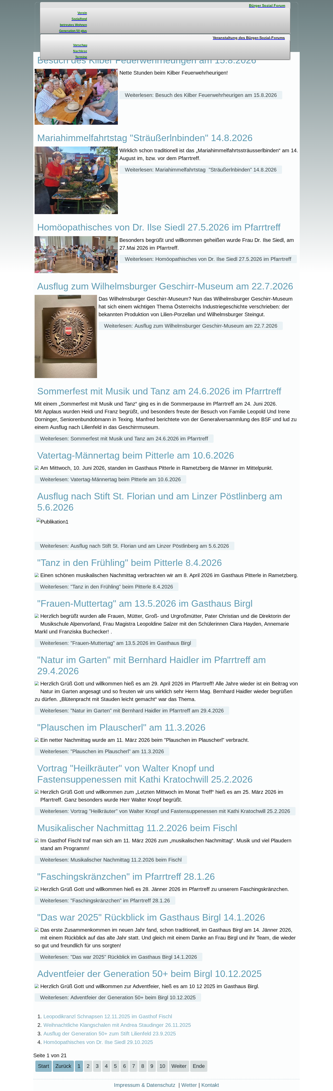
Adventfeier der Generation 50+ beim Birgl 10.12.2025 (149, 973)
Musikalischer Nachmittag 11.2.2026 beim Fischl (137, 828)
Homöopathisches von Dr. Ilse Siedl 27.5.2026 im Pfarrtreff (158, 227)
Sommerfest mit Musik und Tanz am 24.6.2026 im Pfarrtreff (159, 391)
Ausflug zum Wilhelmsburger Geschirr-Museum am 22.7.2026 (165, 286)
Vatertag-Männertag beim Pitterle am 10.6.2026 (135, 455)
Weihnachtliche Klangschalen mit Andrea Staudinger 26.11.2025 (117, 1025)
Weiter (179, 1066)
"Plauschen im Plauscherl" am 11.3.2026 (121, 727)
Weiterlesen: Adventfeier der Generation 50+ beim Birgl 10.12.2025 (118, 997)
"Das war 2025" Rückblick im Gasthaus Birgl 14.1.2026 (151, 917)
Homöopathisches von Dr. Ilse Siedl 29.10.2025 (98, 1042)
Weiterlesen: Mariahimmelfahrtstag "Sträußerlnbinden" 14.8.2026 (201, 170)
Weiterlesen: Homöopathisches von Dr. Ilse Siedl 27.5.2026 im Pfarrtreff (208, 259)
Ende (199, 1066)
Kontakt (210, 1085)
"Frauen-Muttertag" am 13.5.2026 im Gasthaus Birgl (145, 603)
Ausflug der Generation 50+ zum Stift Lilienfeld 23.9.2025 (109, 1033)
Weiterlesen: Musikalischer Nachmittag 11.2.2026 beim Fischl (111, 860)
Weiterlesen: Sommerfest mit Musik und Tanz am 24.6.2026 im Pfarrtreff (124, 438)
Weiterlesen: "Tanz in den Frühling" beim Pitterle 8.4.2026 (106, 587)
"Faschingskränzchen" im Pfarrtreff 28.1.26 (126, 876)
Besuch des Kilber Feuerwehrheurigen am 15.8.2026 (146, 60)
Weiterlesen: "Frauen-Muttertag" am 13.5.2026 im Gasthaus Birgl (115, 643)
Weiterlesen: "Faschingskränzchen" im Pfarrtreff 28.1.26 (105, 900)
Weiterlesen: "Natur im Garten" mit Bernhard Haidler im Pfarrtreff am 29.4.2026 (132, 710)
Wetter (189, 1085)
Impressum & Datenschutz (144, 1085)
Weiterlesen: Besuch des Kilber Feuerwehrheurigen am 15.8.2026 (201, 95)
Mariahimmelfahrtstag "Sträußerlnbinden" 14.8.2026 (145, 138)
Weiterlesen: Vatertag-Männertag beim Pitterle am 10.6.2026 (110, 479)
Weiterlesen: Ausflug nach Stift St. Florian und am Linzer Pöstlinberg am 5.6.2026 (134, 546)
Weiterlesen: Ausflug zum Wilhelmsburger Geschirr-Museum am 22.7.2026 (190, 326)
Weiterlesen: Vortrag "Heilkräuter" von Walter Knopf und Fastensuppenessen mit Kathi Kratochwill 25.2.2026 (165, 811)
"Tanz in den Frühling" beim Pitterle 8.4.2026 (129, 562)
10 (162, 1066)
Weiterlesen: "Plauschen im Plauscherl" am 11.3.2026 (102, 751)
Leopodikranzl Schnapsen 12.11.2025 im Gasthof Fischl (107, 1016)
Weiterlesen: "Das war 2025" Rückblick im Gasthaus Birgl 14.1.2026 (118, 957)
